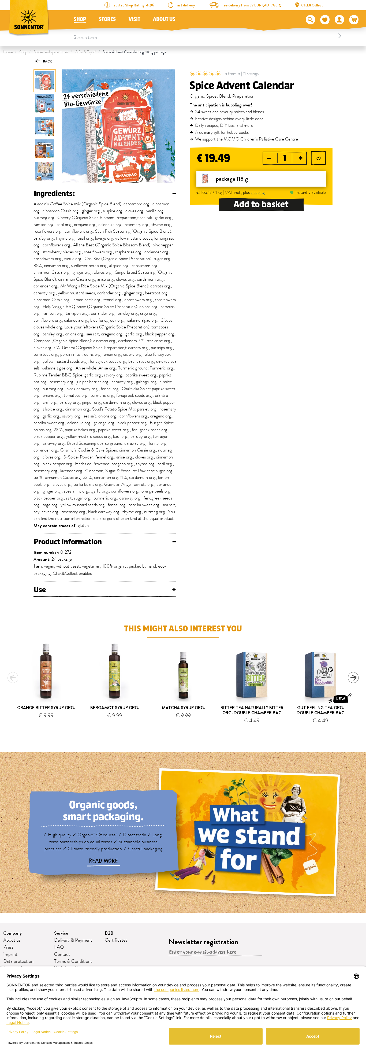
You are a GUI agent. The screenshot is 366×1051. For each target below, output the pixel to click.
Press (8, 947)
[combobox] (208, 36)
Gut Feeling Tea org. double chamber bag (321, 710)
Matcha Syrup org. (183, 708)
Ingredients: (105, 194)
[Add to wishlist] (318, 158)
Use (105, 590)
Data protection (18, 961)
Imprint (10, 954)
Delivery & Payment (73, 940)
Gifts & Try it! (85, 52)
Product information (105, 542)
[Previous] (13, 677)
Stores (107, 19)
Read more (103, 861)
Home (8, 52)
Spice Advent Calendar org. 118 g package (134, 52)
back (47, 61)
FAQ (59, 947)
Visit (134, 19)
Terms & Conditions (73, 961)
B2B (109, 933)
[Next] (353, 677)
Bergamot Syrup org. (114, 708)
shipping (258, 192)
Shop (80, 19)
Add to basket (261, 204)
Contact (62, 954)
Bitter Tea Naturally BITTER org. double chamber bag (252, 710)
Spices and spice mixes (50, 52)
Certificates (116, 940)
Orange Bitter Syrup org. (46, 708)
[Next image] (45, 171)
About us (164, 19)
